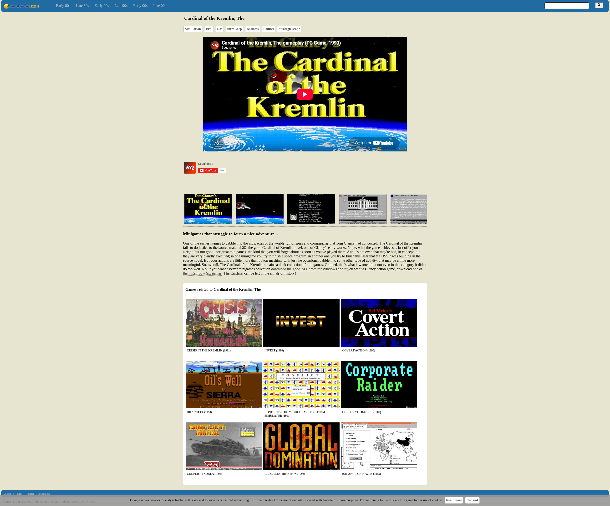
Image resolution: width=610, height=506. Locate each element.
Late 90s (121, 6)
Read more (454, 500)
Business (253, 29)
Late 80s (82, 6)
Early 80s (63, 6)
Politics (268, 29)
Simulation (193, 29)
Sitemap (7, 493)
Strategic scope (289, 29)
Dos (219, 29)
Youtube (30, 493)
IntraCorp (234, 29)
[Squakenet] (21, 8)
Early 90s (102, 6)
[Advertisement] (318, 168)
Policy (19, 493)
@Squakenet (44, 493)
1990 (209, 29)
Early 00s (140, 6)
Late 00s (159, 6)
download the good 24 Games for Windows (304, 269)
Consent (472, 500)
